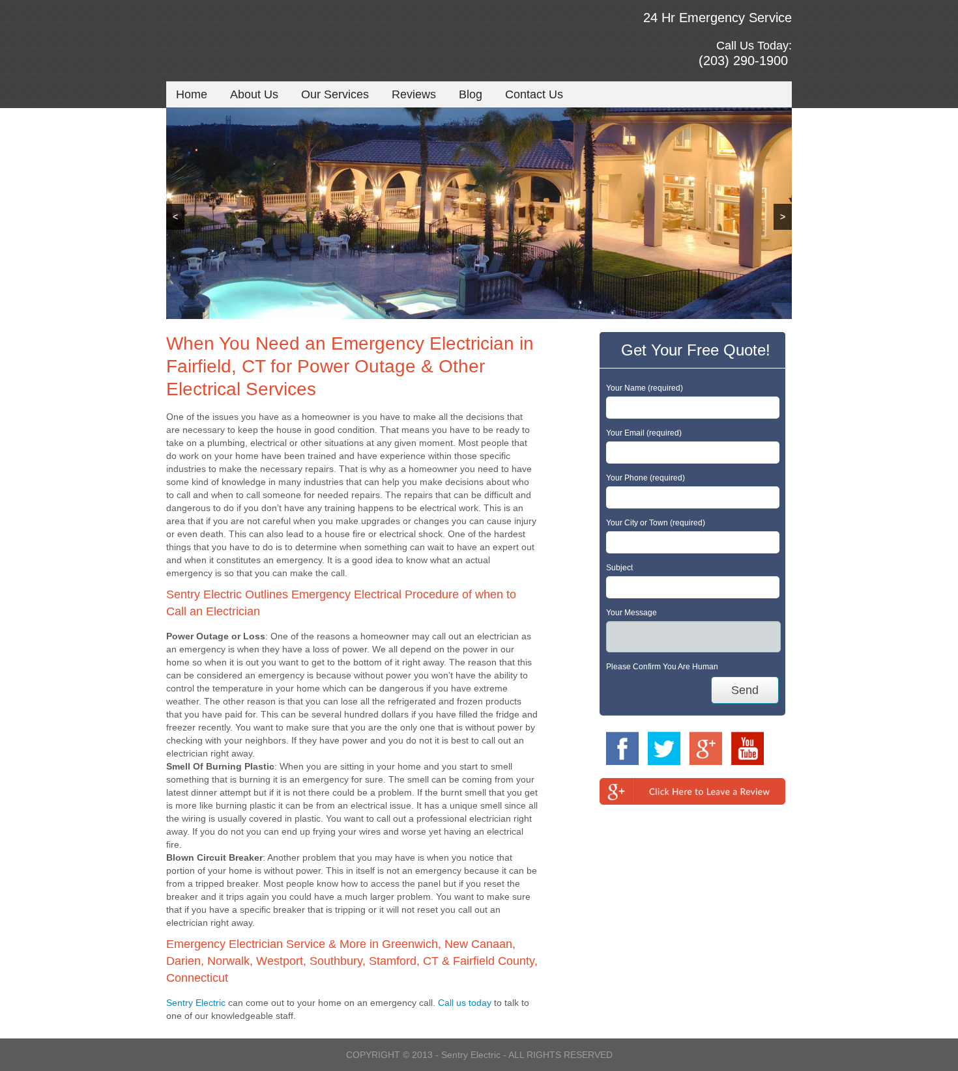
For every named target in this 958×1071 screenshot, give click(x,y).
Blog (470, 94)
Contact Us (534, 94)
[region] (479, 213)
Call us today (464, 1002)
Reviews (414, 94)
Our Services (335, 94)
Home (191, 94)
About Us (254, 94)
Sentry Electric (195, 1002)
